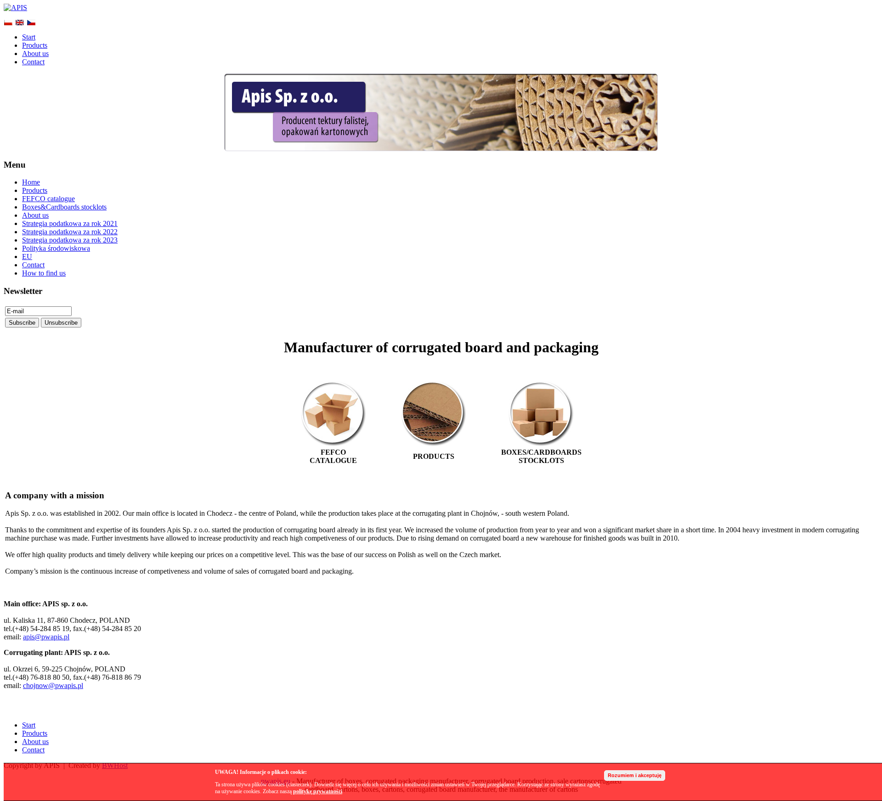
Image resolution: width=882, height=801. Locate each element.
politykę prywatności (317, 791)
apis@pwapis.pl (46, 637)
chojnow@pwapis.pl (53, 685)
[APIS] (15, 7)
